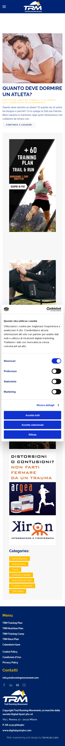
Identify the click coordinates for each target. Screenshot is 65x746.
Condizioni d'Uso (11, 657)
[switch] (56, 371)
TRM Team (18, 591)
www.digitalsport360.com (16, 730)
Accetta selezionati (33, 424)
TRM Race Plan (10, 639)
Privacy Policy (10, 662)
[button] (4, 7)
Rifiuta (32, 434)
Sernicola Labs (50, 737)
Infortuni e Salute (21, 575)
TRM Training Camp (13, 634)
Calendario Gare (11, 644)
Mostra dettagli (45, 405)
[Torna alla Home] (32, 6)
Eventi (15, 569)
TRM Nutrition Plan (12, 628)
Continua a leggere (19, 125)
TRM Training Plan (12, 623)
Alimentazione (19, 558)
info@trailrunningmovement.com (20, 677)
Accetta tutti (33, 415)
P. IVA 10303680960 (13, 725)
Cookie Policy (10, 651)
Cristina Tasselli (29, 100)
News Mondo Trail (22, 580)
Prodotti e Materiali (22, 585)
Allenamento (36, 103)
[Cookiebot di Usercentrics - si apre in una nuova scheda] (46, 309)
